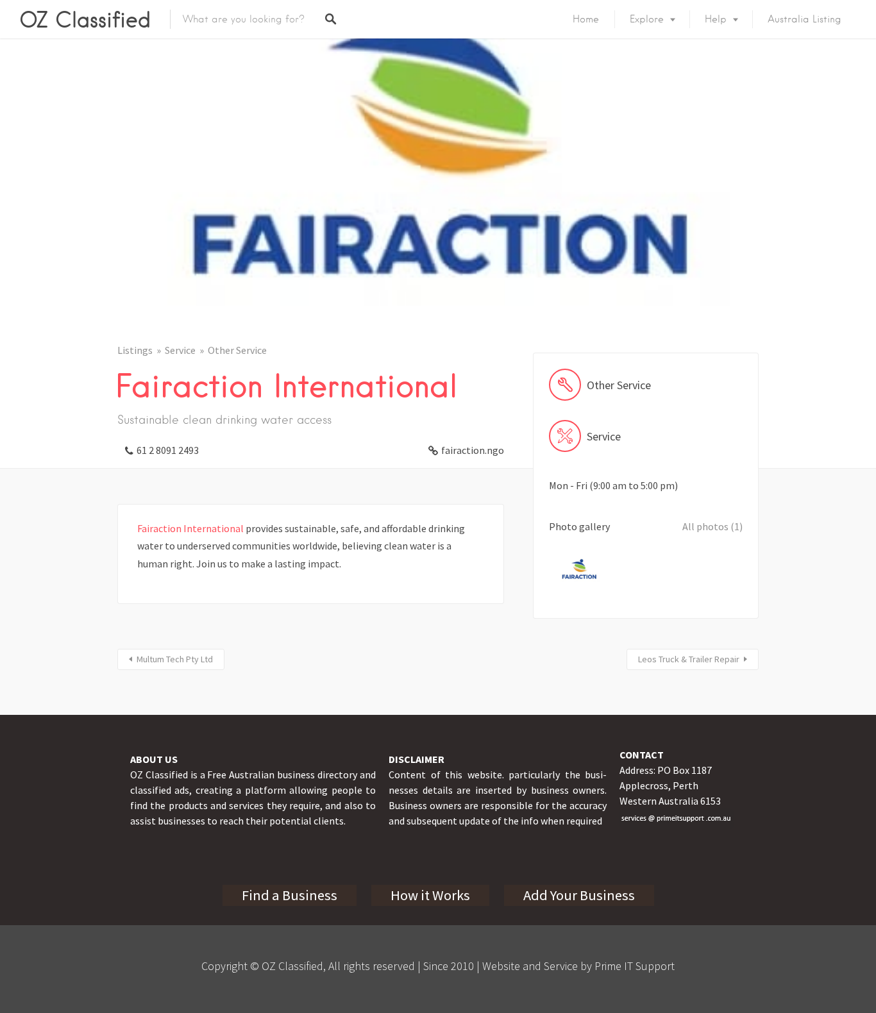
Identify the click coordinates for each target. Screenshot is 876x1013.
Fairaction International (190, 528)
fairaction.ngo (472, 450)
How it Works (430, 895)
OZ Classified (85, 19)
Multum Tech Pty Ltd (175, 659)
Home (586, 19)
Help (716, 19)
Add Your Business (579, 895)
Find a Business (289, 895)
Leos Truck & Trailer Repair (688, 659)
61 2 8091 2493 (168, 450)
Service (180, 350)
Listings (135, 350)
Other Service (237, 350)
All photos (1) (712, 526)
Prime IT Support (634, 966)
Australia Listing (804, 19)
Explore (647, 19)
